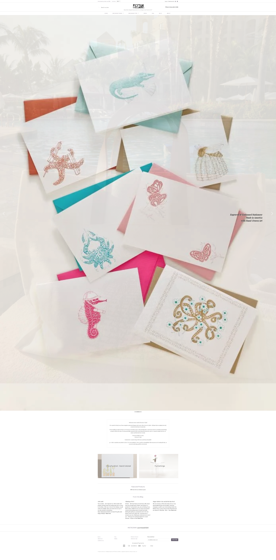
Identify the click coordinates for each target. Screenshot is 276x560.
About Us (100, 541)
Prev (4, 214)
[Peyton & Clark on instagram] (177, 1)
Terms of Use (134, 541)
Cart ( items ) (172, 7)
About (168, 13)
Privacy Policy (134, 539)
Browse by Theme (117, 13)
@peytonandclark (142, 530)
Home (106, 13)
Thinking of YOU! (129, 504)
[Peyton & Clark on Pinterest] (175, 1)
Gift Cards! (100, 504)
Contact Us (100, 543)
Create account (171, 1)
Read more (108, 516)
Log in (166, 1)
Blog (160, 13)
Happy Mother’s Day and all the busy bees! (164, 504)
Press (145, 13)
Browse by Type (133, 13)
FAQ (153, 13)
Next (272, 214)
